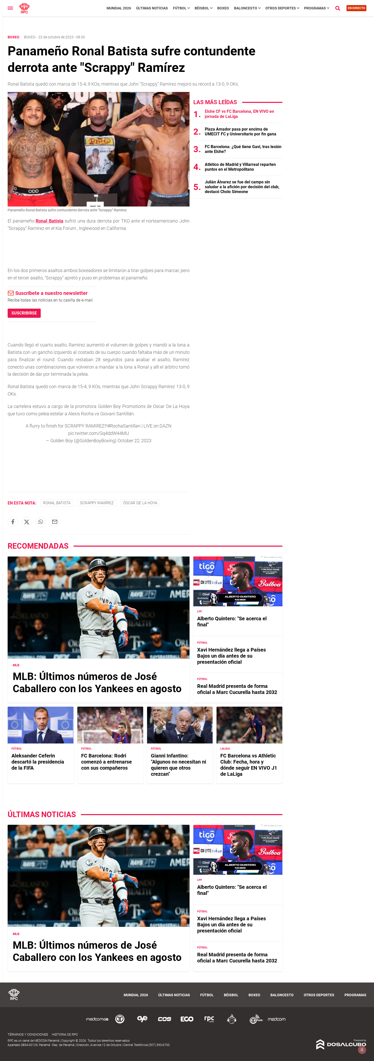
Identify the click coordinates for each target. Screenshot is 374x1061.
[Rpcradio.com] (209, 1023)
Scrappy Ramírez (97, 503)
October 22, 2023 (134, 440)
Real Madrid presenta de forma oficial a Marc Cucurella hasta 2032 (237, 689)
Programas (315, 8)
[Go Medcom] (97, 1023)
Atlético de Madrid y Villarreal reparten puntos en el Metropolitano (240, 167)
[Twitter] (26, 521)
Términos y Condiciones (28, 1034)
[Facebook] (12, 521)
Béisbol (202, 8)
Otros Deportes (280, 8)
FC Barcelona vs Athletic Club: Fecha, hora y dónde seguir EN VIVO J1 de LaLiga (248, 765)
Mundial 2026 (119, 8)
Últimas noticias (152, 8)
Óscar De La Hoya (140, 503)
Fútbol (179, 8)
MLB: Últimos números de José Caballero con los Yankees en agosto (97, 683)
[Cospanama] (164, 1023)
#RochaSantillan (124, 426)
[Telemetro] (120, 1023)
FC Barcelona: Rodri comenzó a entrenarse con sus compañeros (106, 762)
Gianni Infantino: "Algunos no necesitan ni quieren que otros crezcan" (178, 765)
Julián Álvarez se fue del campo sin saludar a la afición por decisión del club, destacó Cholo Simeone (242, 187)
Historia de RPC (65, 1034)
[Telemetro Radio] (254, 1023)
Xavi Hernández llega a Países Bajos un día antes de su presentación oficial (231, 656)
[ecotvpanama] (187, 1023)
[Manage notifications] (362, 1050)
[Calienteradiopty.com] (232, 1023)
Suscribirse (24, 313)
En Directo (356, 8)
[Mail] (54, 521)
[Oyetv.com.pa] (142, 1023)
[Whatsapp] (40, 521)
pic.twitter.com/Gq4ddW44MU (98, 433)
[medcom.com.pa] (276, 1023)
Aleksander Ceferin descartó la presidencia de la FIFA (37, 762)
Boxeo (223, 8)
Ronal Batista (56, 503)
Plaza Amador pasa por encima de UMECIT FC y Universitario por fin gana (240, 131)
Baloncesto (245, 8)
